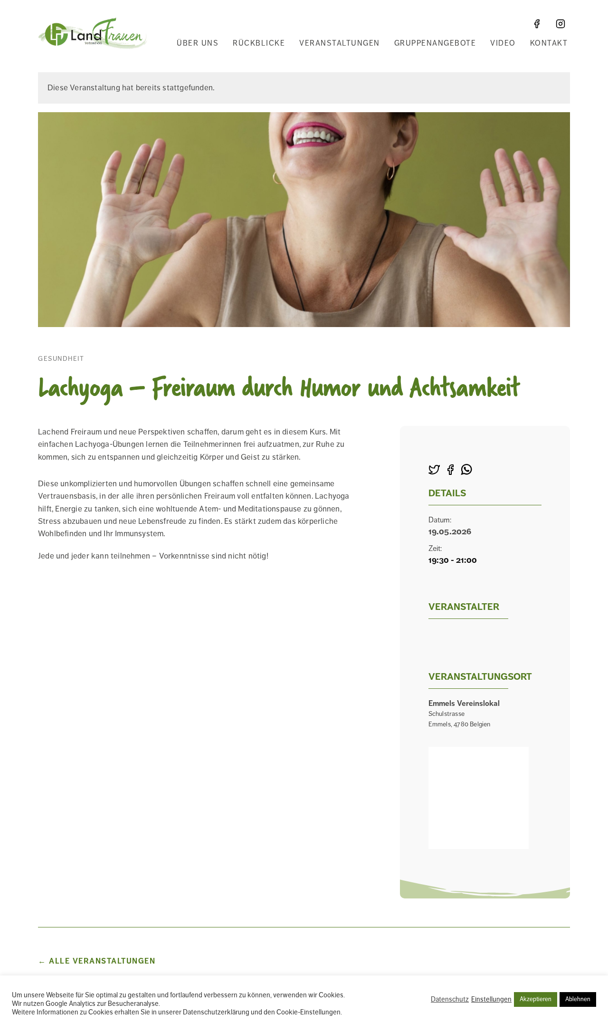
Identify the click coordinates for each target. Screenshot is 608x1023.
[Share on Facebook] (450, 470)
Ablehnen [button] (577, 999)
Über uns (197, 43)
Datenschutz (450, 999)
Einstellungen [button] (491, 999)
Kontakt (549, 43)
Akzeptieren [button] (535, 999)
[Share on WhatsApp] (466, 470)
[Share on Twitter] (434, 470)
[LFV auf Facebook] (537, 24)
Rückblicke (259, 43)
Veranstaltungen (339, 43)
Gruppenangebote (435, 43)
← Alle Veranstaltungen (96, 961)
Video (503, 43)
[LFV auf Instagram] (560, 24)
